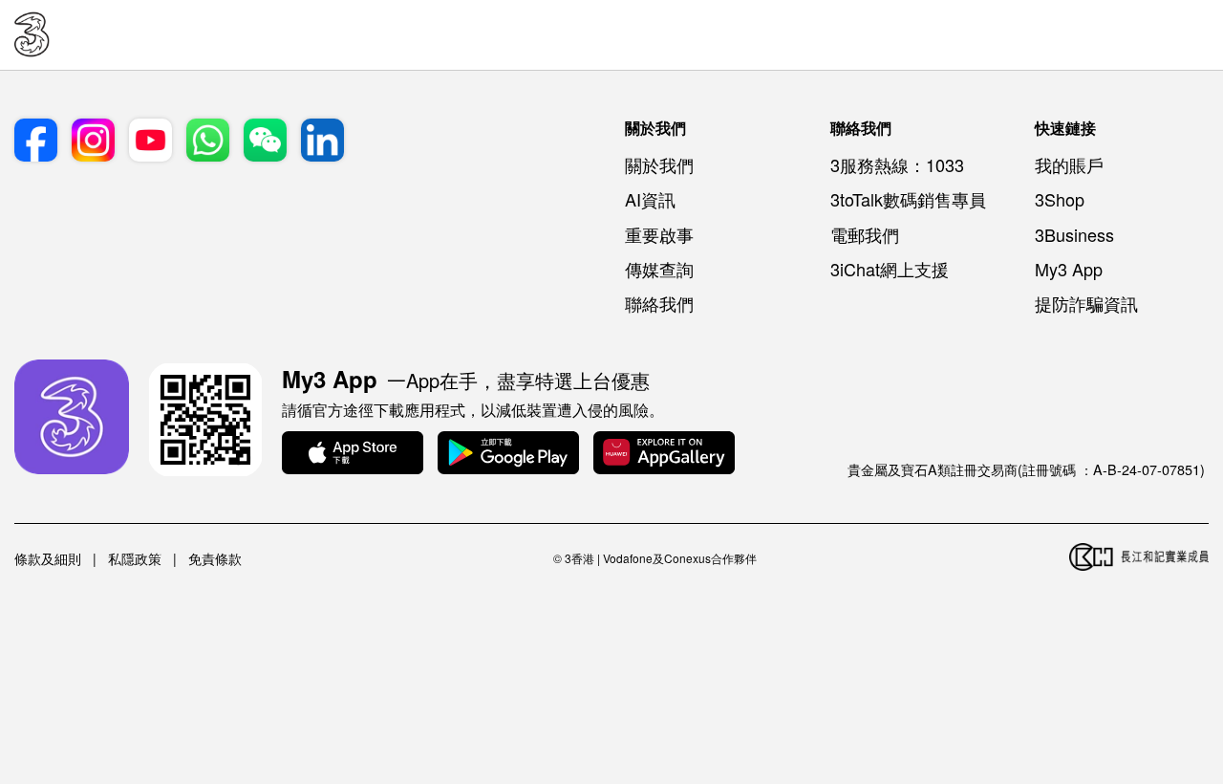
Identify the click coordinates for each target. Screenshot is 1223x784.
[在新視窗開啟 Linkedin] (322, 141)
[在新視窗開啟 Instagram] (93, 141)
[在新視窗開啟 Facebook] (35, 141)
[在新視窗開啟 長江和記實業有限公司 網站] (1139, 558)
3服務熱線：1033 (897, 164)
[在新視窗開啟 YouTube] (150, 141)
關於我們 (659, 164)
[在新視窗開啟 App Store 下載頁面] (352, 454)
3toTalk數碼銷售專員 (908, 198)
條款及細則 (47, 558)
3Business (1074, 234)
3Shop (1059, 198)
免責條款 (215, 558)
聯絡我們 (659, 303)
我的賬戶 (1069, 164)
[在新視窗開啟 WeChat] (265, 141)
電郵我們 (864, 234)
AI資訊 (650, 198)
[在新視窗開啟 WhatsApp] (207, 141)
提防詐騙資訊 (1086, 303)
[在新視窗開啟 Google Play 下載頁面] (508, 454)
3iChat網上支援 (889, 268)
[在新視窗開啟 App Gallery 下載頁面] (664, 454)
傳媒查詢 (659, 268)
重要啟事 (659, 234)
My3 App (1069, 268)
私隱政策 (134, 558)
